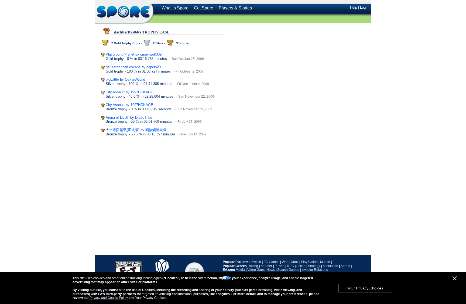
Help (353, 7)
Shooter (266, 266)
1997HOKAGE (142, 92)
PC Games (271, 262)
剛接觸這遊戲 (155, 130)
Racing (253, 266)
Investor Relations (314, 270)
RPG (290, 266)
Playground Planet (120, 54)
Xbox (295, 262)
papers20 (153, 67)
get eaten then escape (123, 67)
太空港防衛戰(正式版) (122, 130)
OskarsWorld (135, 79)
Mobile (325, 262)
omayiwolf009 (151, 54)
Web (285, 262)
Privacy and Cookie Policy (109, 298)
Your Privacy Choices (365, 288)
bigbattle (112, 79)
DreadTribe (143, 117)
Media (240, 270)
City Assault (115, 92)
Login (364, 7)
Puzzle (280, 266)
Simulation (330, 266)
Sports (345, 266)
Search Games (288, 270)
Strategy (314, 266)
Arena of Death (117, 117)
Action (301, 266)
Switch (256, 262)
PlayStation (309, 262)
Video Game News (261, 270)
